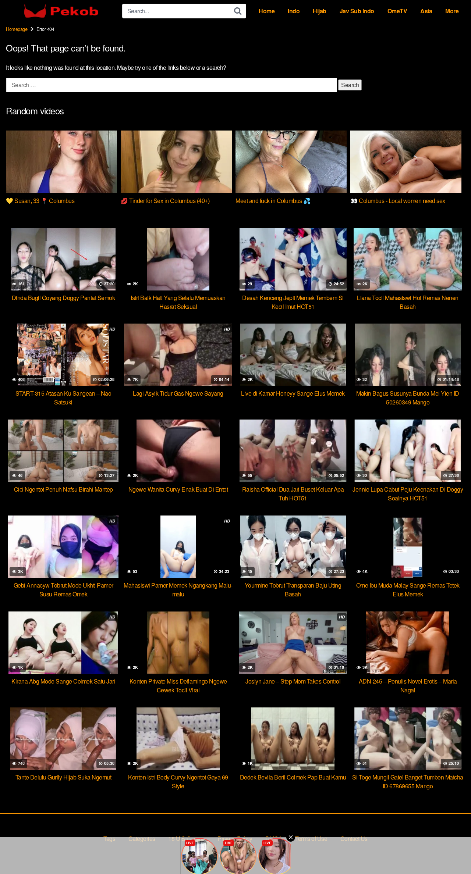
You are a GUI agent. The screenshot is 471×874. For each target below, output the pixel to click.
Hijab (319, 11)
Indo (294, 11)
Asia (426, 11)
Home (267, 11)
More (451, 11)
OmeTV (397, 11)
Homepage (16, 28)
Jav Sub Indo (357, 11)
